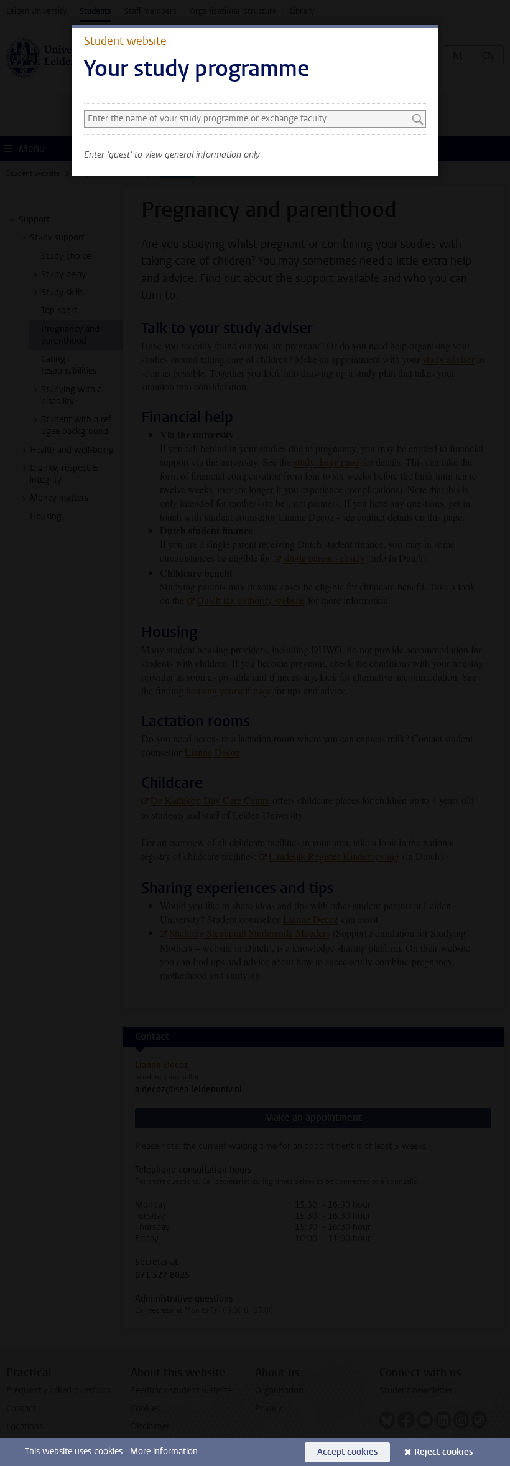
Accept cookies (347, 1452)
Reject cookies (443, 1452)
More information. (165, 1451)
